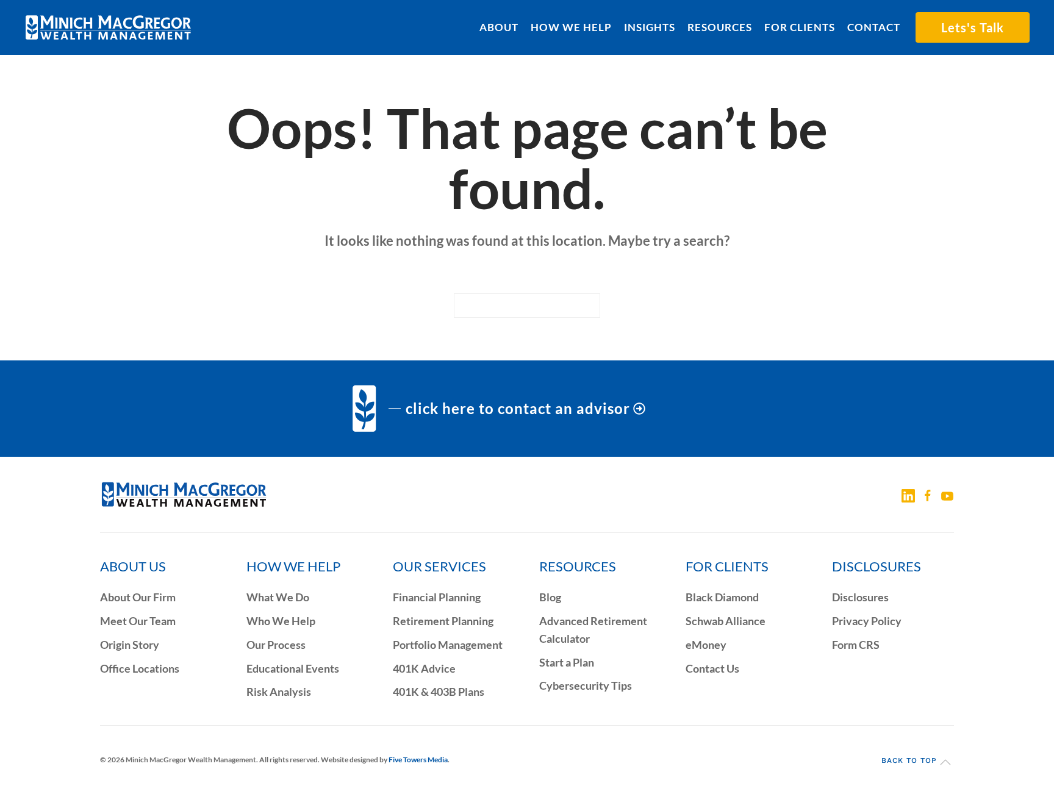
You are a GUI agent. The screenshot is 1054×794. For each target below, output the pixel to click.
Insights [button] (649, 27)
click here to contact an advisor (518, 408)
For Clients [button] (799, 27)
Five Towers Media (418, 759)
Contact (873, 27)
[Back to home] (108, 27)
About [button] (498, 27)
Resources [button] (719, 27)
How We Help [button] (571, 27)
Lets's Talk (972, 27)
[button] (945, 762)
